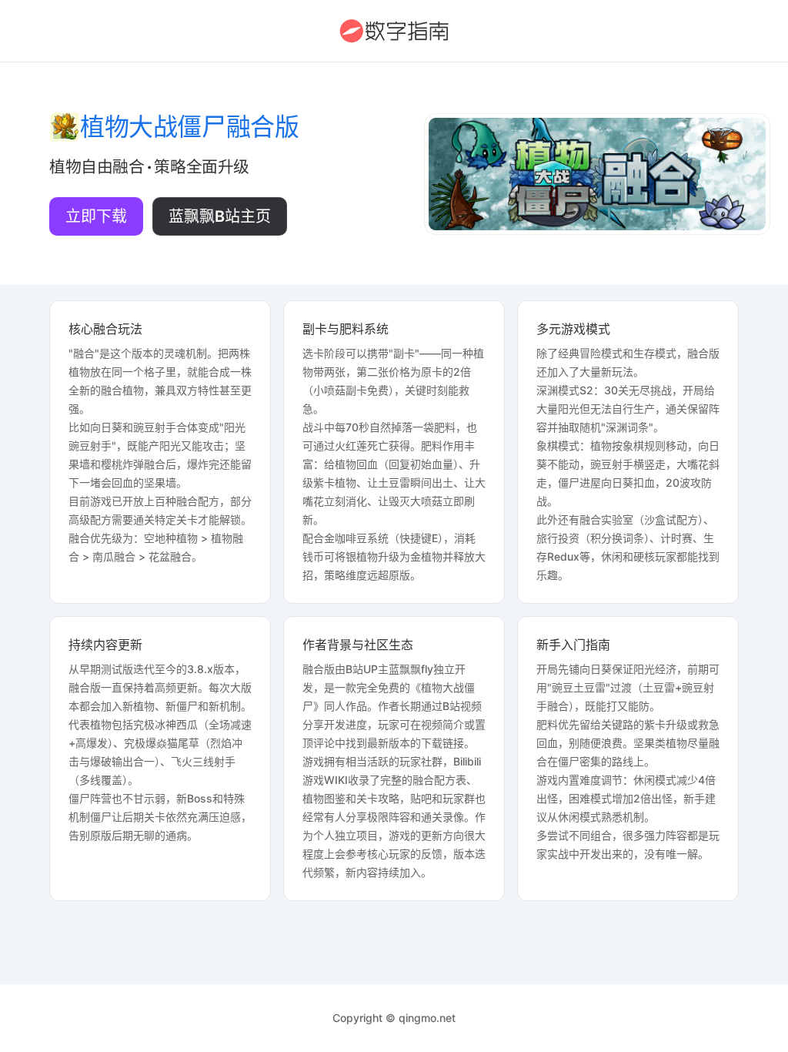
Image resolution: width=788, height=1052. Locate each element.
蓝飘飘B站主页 (220, 216)
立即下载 (96, 216)
